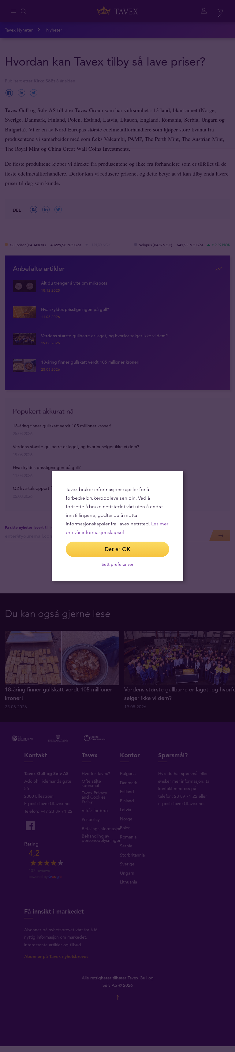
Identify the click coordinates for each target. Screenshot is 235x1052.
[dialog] (117, 526)
